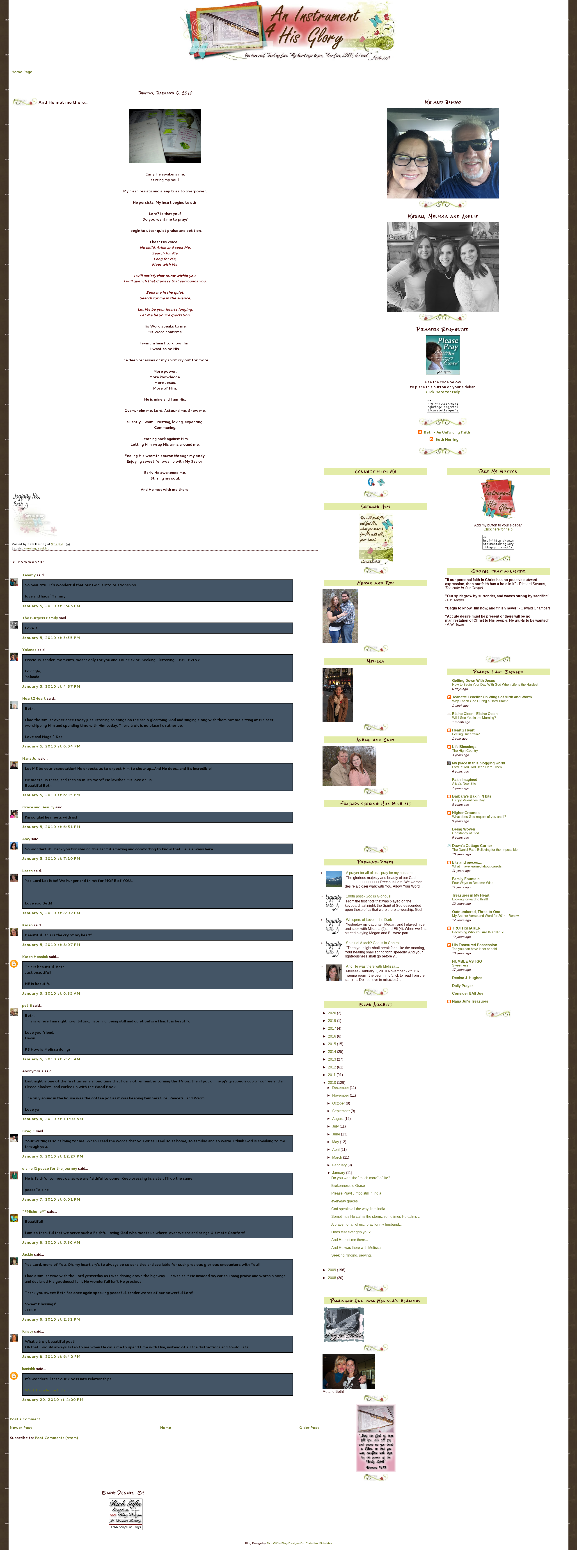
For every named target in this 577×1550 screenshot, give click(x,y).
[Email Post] (67, 544)
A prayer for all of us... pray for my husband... (381, 873)
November (341, 1095)
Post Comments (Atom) (56, 1437)
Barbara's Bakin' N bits (471, 796)
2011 (332, 1075)
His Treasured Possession (474, 945)
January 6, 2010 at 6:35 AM (51, 993)
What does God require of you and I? (479, 817)
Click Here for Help (443, 391)
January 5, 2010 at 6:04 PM (51, 746)
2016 (332, 1036)
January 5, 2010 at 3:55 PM (51, 637)
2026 (332, 1013)
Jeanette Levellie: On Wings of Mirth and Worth (492, 697)
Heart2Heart (34, 698)
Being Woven (463, 829)
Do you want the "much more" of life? (360, 1178)
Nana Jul (29, 758)
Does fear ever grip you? (351, 1232)
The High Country (465, 750)
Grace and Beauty (38, 807)
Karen (27, 925)
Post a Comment (25, 1418)
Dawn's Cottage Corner (472, 846)
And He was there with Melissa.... (372, 966)
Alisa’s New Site (464, 783)
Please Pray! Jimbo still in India (356, 1193)
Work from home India (45, 1390)
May (336, 1142)
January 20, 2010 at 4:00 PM (52, 1399)
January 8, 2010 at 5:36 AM (51, 1242)
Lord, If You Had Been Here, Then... (478, 767)
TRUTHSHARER (466, 928)
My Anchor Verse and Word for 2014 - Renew (485, 916)
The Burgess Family (40, 617)
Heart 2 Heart (463, 730)
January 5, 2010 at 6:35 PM (51, 794)
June (336, 1134)
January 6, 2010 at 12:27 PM (52, 1156)
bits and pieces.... (467, 862)
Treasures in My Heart (470, 895)
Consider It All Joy (467, 993)
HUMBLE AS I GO (467, 961)
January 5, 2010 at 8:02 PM (51, 912)
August (338, 1119)
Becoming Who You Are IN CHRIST (478, 932)
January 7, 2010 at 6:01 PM (51, 1199)
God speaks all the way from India (358, 1209)
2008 (332, 1278)
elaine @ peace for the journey (49, 1168)
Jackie (27, 1254)
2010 (332, 1082)
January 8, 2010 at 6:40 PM (51, 1356)
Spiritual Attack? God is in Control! (373, 943)
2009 (332, 1270)
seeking (44, 548)
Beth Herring (446, 439)
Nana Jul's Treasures (470, 1001)
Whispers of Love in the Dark (369, 920)
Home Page (21, 71)
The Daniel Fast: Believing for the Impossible (484, 849)
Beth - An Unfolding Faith (447, 432)
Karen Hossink (35, 956)
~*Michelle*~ (34, 1211)
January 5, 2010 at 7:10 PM (51, 858)
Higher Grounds (466, 813)
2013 (332, 1059)
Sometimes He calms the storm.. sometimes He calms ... (376, 1216)
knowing (30, 548)
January (339, 1173)
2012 (332, 1067)
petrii (27, 1005)
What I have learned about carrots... (478, 866)
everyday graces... (345, 1201)
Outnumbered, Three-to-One (476, 912)
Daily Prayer (462, 986)
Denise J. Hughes (467, 978)
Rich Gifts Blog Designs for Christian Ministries (299, 1543)
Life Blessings (464, 747)
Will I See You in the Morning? (474, 718)
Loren (27, 870)
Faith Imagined (464, 780)
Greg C (28, 1130)
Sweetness (460, 965)
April (336, 1149)
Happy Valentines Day (468, 800)
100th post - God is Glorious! (368, 896)
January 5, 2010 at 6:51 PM (51, 826)
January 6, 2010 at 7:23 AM (51, 1058)
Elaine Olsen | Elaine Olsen (475, 714)
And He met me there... (349, 1240)
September (341, 1111)
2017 (332, 1028)
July (336, 1126)
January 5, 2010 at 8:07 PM (51, 944)
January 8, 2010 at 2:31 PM (51, 1319)
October (339, 1103)
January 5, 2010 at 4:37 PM (51, 686)
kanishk (28, 1368)
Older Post (309, 1427)
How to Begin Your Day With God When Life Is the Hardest (495, 684)
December (341, 1088)
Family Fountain (466, 879)
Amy (26, 838)
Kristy (27, 1331)
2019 (332, 1021)
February (340, 1165)
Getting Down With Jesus (473, 681)
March (337, 1157)
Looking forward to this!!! (470, 899)
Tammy (29, 574)
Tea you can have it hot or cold (474, 949)
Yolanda (29, 649)
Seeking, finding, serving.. (352, 1255)
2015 (332, 1044)
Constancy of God (465, 833)
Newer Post (21, 1427)
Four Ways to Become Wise (472, 883)
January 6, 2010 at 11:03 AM (52, 1118)
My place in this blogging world (478, 763)
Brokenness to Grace (348, 1186)
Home (165, 1427)
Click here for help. (498, 529)
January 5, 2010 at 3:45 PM (51, 605)
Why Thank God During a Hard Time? (480, 701)
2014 (332, 1052)
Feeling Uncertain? (466, 734)
